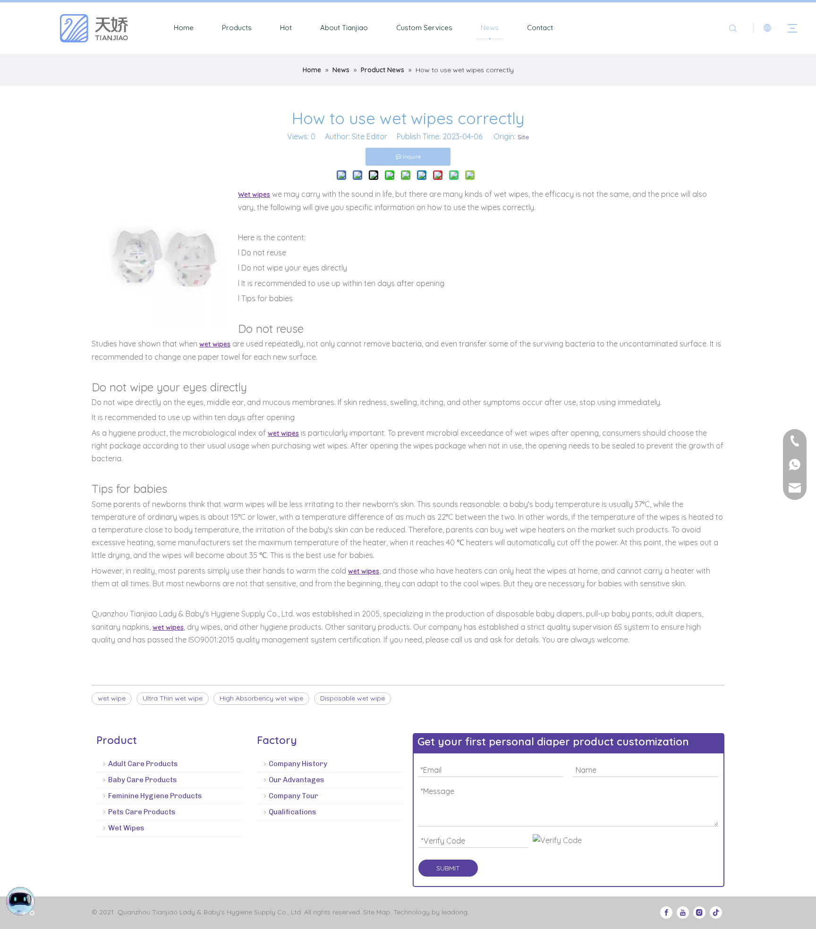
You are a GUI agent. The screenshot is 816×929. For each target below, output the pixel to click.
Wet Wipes (126, 828)
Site (523, 137)
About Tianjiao (344, 27)
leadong (455, 912)
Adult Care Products (143, 764)
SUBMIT (448, 868)
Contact (540, 27)
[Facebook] (666, 912)
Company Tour (293, 796)
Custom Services (424, 27)
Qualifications (292, 812)
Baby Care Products (142, 780)
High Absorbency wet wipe (261, 698)
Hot (286, 27)
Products (237, 27)
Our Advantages (296, 780)
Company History (298, 764)
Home (184, 27)
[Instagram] (699, 912)
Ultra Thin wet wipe (173, 698)
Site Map (376, 912)
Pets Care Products (142, 812)
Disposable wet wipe (352, 698)
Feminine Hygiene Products (155, 796)
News (490, 27)
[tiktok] (716, 912)
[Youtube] (683, 912)
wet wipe (112, 698)
